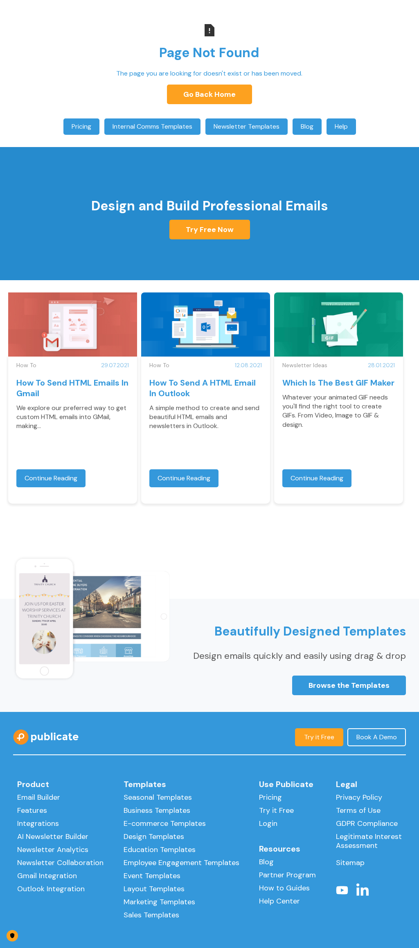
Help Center (279, 901)
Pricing (81, 126)
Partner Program (287, 874)
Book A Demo (376, 737)
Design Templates (154, 836)
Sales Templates (151, 914)
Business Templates (157, 810)
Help (341, 126)
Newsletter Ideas (304, 365)
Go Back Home (209, 94)
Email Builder (38, 797)
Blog (307, 126)
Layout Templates (154, 888)
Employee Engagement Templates (181, 862)
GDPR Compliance (367, 823)
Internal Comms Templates (152, 126)
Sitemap (350, 862)
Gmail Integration (47, 875)
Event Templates (152, 875)
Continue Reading (51, 478)
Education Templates (160, 849)
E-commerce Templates (165, 823)
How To (26, 365)
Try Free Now (210, 229)
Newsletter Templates (246, 126)
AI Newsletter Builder (52, 836)
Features (32, 810)
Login (268, 823)
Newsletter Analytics (52, 849)
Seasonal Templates (158, 797)
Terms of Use (358, 810)
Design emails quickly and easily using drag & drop (299, 656)
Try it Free (319, 737)
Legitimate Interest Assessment (369, 841)
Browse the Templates (349, 685)
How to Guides (284, 887)
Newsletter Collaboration (60, 862)
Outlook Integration (51, 888)
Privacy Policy (359, 797)
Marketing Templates (159, 901)
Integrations (38, 823)
